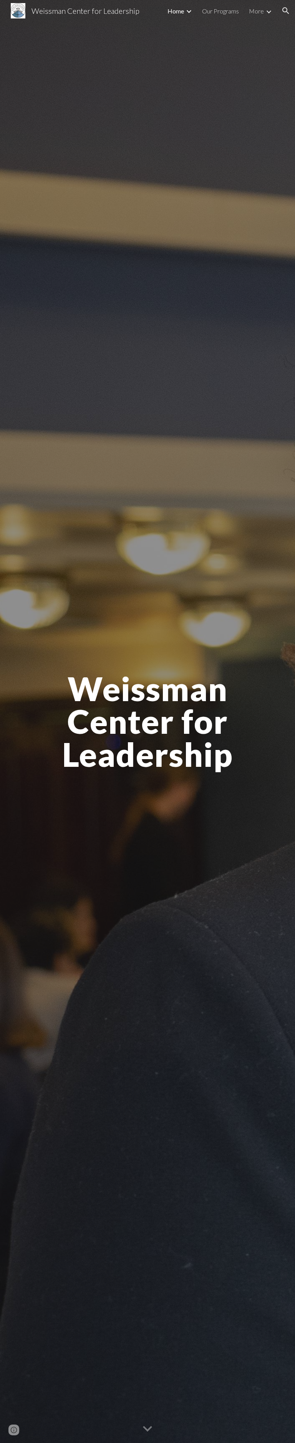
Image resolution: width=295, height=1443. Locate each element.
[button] (286, 11)
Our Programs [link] (220, 11)
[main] (147, 721)
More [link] (256, 11)
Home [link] (175, 11)
